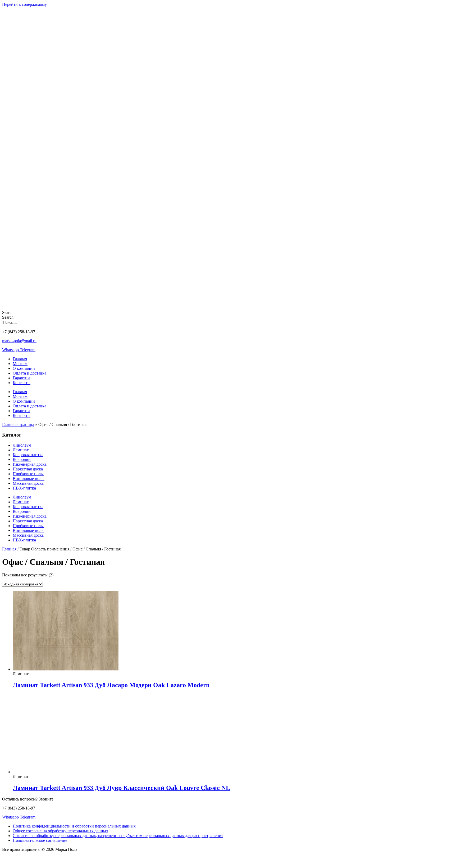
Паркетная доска (28, 469)
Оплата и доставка (29, 373)
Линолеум (22, 445)
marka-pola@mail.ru (19, 341)
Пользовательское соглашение (40, 840)
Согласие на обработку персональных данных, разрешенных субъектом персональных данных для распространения (118, 835)
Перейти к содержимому (24, 4)
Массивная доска (28, 483)
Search (7, 312)
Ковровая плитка (28, 454)
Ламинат (21, 450)
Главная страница (18, 424)
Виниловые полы (28, 478)
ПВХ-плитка (24, 488)
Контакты (21, 382)
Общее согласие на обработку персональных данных (60, 831)
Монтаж (20, 363)
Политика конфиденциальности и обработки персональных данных (74, 826)
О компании (24, 368)
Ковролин (22, 459)
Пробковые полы (28, 474)
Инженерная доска (30, 464)
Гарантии (21, 378)
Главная (20, 359)
